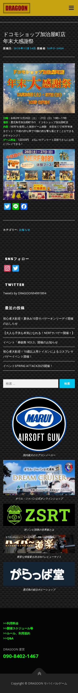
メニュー (71, 8)
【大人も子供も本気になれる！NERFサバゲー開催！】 (39, 333)
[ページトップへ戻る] (39, 673)
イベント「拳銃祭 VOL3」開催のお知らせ (30, 342)
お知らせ (24, 229)
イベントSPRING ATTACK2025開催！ (28, 366)
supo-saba (55, 48)
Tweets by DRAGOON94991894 (24, 293)
